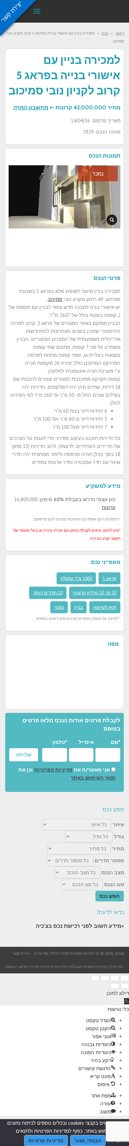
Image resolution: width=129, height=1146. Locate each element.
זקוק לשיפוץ (104, 607)
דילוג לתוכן (118, 993)
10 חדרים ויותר (48, 593)
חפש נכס (110, 896)
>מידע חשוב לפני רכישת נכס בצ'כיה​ (80, 926)
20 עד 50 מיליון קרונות (94, 593)
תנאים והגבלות (82, 966)
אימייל (86, 742)
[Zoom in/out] (95, 978)
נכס (105, 33)
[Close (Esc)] (124, 978)
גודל (119, 836)
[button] (126, 1001)
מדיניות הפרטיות (53, 770)
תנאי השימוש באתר (93, 778)
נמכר (59, 607)
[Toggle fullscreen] (105, 978)
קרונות (108, 507)
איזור (118, 824)
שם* (115, 742)
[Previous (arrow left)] (124, 986)
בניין (78, 607)
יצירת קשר (21, 953)
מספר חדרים (109, 860)
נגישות (10, 966)
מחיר (118, 848)
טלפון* (59, 742)
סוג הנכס (114, 884)
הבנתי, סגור (87, 1140)
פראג (23, 966)
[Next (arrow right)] (114, 986)
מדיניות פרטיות (54, 966)
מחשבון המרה (30, 107)
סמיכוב (55, 299)
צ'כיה (34, 966)
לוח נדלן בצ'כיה (110, 966)
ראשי (119, 33)
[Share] (114, 978)
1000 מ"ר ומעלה (76, 578)
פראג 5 (109, 578)
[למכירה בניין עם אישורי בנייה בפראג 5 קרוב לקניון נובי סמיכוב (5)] (112, 220)
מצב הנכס (113, 872)
